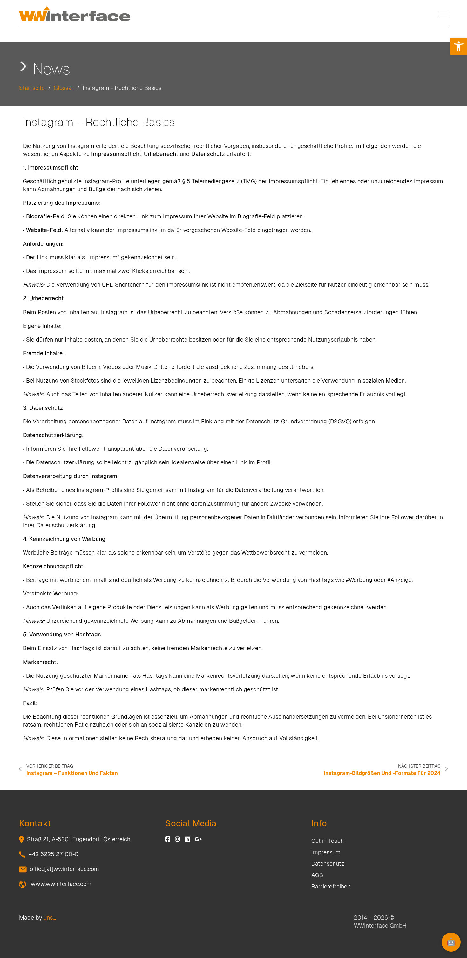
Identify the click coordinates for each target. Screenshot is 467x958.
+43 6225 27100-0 (53, 854)
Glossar (64, 87)
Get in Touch (327, 840)
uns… (50, 917)
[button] (458, 46)
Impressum (326, 852)
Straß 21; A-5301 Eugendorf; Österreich (78, 839)
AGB (317, 875)
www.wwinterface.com (60, 884)
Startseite (32, 87)
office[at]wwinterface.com (64, 869)
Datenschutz (327, 863)
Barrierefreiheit (330, 886)
